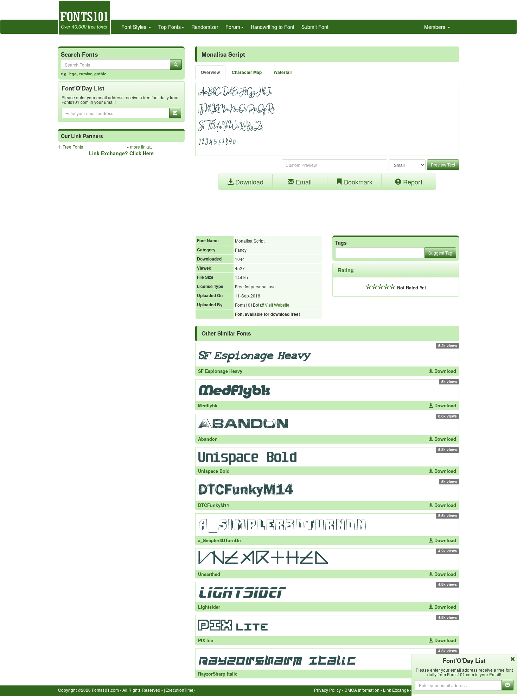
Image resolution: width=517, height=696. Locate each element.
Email (303, 181)
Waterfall (283, 72)
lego (73, 73)
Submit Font (314, 26)
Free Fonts (73, 147)
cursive (85, 73)
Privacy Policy (327, 690)
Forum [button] (232, 26)
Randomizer (204, 26)
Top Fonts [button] (169, 26)
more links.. (141, 147)
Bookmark (357, 181)
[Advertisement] (327, 209)
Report (411, 181)
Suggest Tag (440, 253)
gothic (100, 73)
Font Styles (134, 26)
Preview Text (443, 165)
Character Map (247, 72)
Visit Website (276, 305)
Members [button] (435, 26)
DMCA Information (361, 690)
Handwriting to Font (272, 26)
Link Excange (396, 690)
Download (248, 181)
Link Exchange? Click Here (121, 153)
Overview (210, 72)
